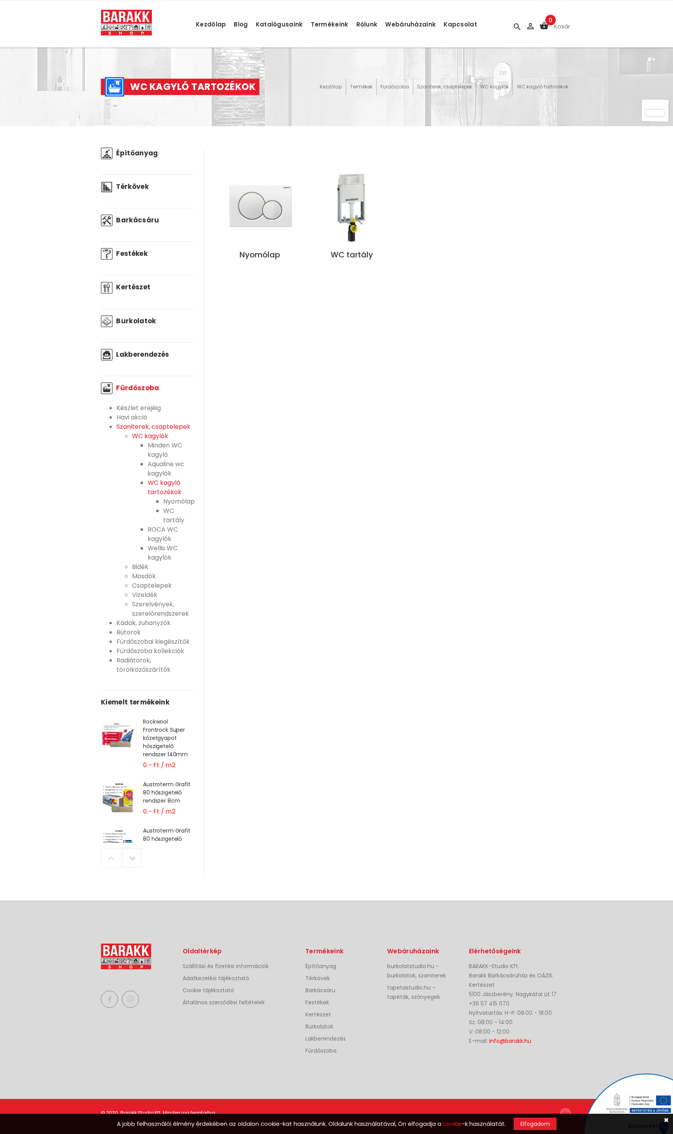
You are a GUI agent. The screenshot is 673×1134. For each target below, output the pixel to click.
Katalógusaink (279, 24)
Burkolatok (135, 321)
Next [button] (132, 858)
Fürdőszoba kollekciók (150, 650)
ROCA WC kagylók (163, 534)
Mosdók (144, 576)
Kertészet (132, 287)
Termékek (361, 86)
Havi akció (131, 417)
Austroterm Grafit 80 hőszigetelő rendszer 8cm (166, 792)
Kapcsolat (460, 24)
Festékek (131, 253)
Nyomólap (179, 501)
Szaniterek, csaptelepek (444, 86)
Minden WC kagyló (165, 450)
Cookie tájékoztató (208, 990)
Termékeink (330, 24)
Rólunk (367, 24)
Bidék (140, 566)
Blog (241, 24)
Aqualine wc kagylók (166, 469)
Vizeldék (144, 594)
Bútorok (128, 632)
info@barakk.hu (510, 1041)
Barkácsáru (137, 220)
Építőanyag (136, 153)
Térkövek (132, 186)
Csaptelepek (152, 585)
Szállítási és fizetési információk (226, 966)
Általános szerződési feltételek (224, 1002)
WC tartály (173, 515)
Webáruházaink (410, 24)
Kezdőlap (211, 24)
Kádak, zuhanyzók (143, 622)
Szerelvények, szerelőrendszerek (160, 609)
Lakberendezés (142, 354)
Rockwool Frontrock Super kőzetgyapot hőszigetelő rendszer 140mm (165, 738)
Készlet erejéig (138, 407)
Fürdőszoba (395, 86)
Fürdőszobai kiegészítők (153, 641)
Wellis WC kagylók (163, 553)
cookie (452, 1124)
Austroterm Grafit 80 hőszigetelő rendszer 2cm (166, 839)
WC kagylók (494, 86)
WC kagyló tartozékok (542, 86)
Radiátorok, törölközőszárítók (143, 665)
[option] (147, 748)
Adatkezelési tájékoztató (216, 978)
